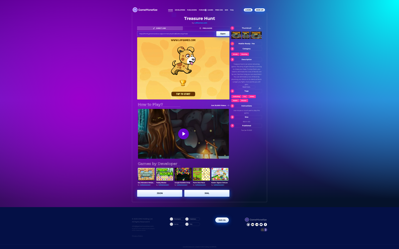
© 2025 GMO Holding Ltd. (142, 219)
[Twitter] (261, 224)
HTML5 (252, 96)
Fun (245, 96)
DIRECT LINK (161, 28)
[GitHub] (265, 224)
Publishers (192, 10)
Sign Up (259, 10)
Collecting (236, 96)
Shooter (243, 100)
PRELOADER (207, 28)
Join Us (222, 220)
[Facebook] (248, 224)
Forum (202, 10)
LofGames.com (200, 23)
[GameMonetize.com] (145, 10)
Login (248, 10)
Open (222, 34)
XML (207, 193)
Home (170, 10)
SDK (226, 10)
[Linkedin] (256, 224)
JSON (160, 193)
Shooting (244, 54)
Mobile (235, 100)
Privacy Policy (137, 236)
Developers (180, 10)
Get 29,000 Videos (218, 105)
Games (210, 10)
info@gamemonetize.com (143, 226)
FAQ (231, 10)
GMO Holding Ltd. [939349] (208, 247)
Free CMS (219, 10)
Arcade (235, 54)
